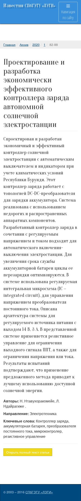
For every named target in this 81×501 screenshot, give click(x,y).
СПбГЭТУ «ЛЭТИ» (39, 492)
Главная (9, 44)
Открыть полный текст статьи (27, 452)
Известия (29, 5)
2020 (36, 44)
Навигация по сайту (68, 14)
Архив (24, 44)
